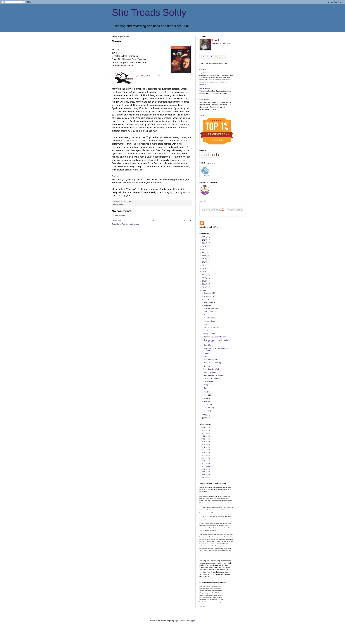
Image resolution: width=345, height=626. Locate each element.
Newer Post (117, 220)
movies (120, 204)
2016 (204, 268)
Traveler (206, 324)
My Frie (137, 76)
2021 (204, 252)
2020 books (205, 442)
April (206, 401)
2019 (204, 259)
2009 (204, 290)
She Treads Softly (149, 12)
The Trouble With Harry (211, 327)
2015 (204, 271)
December (208, 293)
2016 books (205, 453)
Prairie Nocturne (209, 331)
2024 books (205, 431)
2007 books (205, 477)
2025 (204, 240)
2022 (204, 249)
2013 (204, 278)
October (207, 299)
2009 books (205, 472)
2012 (204, 281)
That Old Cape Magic (211, 308)
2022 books (205, 436)
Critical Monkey (209, 382)
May (205, 398)
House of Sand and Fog (212, 363)
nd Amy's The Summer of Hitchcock (151, 76)
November (208, 296)
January (207, 411)
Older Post (187, 220)
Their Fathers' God (210, 312)
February (207, 408)
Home (152, 220)
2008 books (205, 475)
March (206, 405)
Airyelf (176, 621)
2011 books (205, 466)
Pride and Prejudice (210, 360)
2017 (204, 265)
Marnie (206, 353)
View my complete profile (221, 43)
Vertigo (206, 385)
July (205, 392)
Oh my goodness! (209, 334)
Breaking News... (209, 321)
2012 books (205, 464)
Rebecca (206, 366)
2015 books (205, 455)
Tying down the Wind (211, 369)
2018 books (205, 447)
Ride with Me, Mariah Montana (214, 337)
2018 (204, 262)
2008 (204, 415)
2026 (204, 237)
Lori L (217, 40)
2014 (204, 275)
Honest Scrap (208, 345)
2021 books (205, 439)
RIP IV (205, 315)
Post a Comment (121, 216)
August (206, 306)
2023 (204, 246)
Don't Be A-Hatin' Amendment (214, 375)
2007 (204, 418)
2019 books (205, 444)
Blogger (192, 621)
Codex (205, 356)
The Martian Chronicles (212, 379)
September (208, 302)
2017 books (205, 450)
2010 (204, 287)
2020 (204, 256)
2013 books (205, 461)
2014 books (205, 458)
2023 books (205, 433)
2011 (204, 284)
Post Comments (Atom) (130, 224)
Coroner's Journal (210, 372)
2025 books (205, 428)
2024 (204, 243)
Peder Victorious (209, 318)
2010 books (205, 469)
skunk (205, 388)
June (206, 395)
